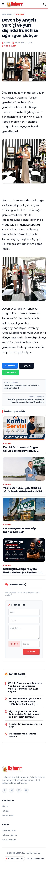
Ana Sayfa (7, 14)
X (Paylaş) (27, 366)
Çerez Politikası (9, 839)
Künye (5, 806)
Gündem (19, 14)
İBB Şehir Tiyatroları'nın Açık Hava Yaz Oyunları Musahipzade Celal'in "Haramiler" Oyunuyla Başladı (25, 687)
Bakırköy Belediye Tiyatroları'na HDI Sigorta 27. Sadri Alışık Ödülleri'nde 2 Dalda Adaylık (25, 701)
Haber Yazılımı (15, 859)
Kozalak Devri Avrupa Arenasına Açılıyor (25, 725)
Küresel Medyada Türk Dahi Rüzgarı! (23, 735)
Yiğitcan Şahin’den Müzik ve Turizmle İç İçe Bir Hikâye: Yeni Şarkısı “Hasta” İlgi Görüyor (24, 714)
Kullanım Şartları (10, 835)
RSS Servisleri (8, 815)
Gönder (31, 652)
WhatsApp (11, 372)
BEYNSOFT (39, 858)
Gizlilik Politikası (9, 830)
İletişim (5, 811)
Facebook (11, 366)
